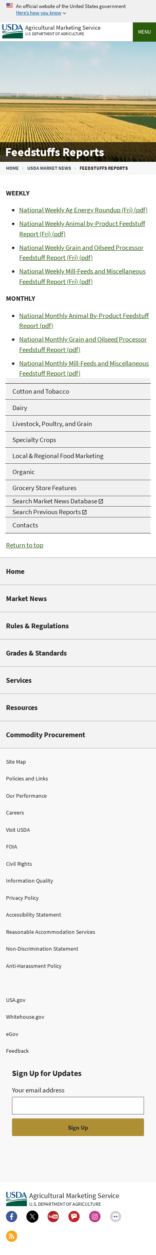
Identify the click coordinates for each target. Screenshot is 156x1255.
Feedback (17, 1050)
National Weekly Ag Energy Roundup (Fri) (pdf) (83, 209)
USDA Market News (49, 168)
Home (12, 168)
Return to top (24, 545)
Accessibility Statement (33, 914)
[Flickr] (115, 1216)
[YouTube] (53, 1216)
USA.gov (16, 1000)
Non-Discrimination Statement (42, 948)
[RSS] (11, 1236)
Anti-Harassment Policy (34, 965)
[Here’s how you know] (78, 10)
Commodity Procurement (45, 734)
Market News (26, 598)
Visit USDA (18, 829)
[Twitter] (32, 1216)
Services (19, 680)
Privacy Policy (22, 897)
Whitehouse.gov (25, 1016)
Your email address (38, 1090)
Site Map (16, 761)
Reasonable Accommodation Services (50, 931)
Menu (144, 31)
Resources (22, 707)
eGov (12, 1034)
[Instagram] (95, 1216)
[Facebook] (11, 1216)
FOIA (11, 846)
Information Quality (29, 880)
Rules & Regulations (37, 625)
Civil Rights (19, 863)
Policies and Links (27, 778)
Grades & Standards (36, 653)
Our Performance (26, 795)
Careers (15, 812)
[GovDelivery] (74, 1216)
